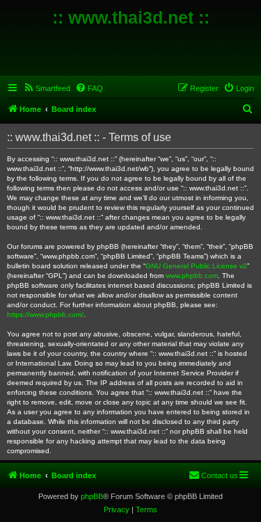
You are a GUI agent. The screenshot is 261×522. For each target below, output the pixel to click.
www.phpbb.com (192, 275)
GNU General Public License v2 (196, 266)
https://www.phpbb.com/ (45, 314)
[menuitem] (46, 88)
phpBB (92, 496)
